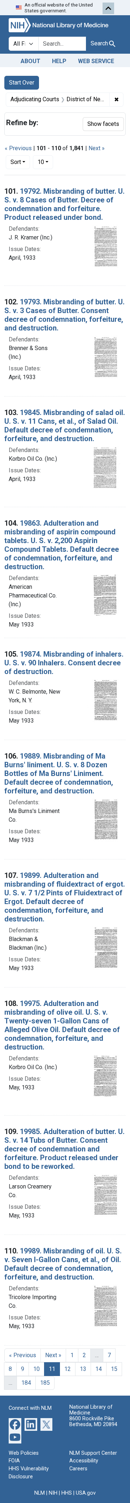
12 (67, 1369)
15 (114, 1369)
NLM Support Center (93, 1453)
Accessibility (83, 1461)
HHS (66, 1493)
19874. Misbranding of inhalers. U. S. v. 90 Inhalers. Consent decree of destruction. (64, 663)
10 (45, 161)
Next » (96, 148)
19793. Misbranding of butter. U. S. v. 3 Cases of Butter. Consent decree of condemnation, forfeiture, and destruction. (64, 314)
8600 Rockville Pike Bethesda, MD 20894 (93, 1422)
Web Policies (24, 1453)
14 (98, 1369)
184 (26, 1382)
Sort (15, 162)
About (30, 61)
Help (59, 61)
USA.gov (86, 1493)
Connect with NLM (30, 1408)
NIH (53, 1493)
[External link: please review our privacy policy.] (15, 1423)
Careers (78, 1469)
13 (83, 1369)
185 (45, 1382)
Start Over (21, 82)
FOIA (14, 1461)
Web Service (96, 61)
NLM (39, 1493)
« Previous (18, 148)
